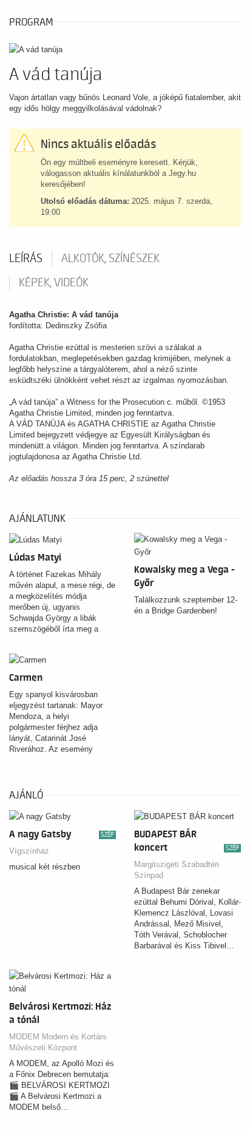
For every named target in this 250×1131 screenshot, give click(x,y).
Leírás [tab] (25, 258)
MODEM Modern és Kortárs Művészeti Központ (58, 1042)
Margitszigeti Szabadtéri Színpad (176, 870)
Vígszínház (29, 851)
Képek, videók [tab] (54, 282)
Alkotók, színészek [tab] (110, 258)
